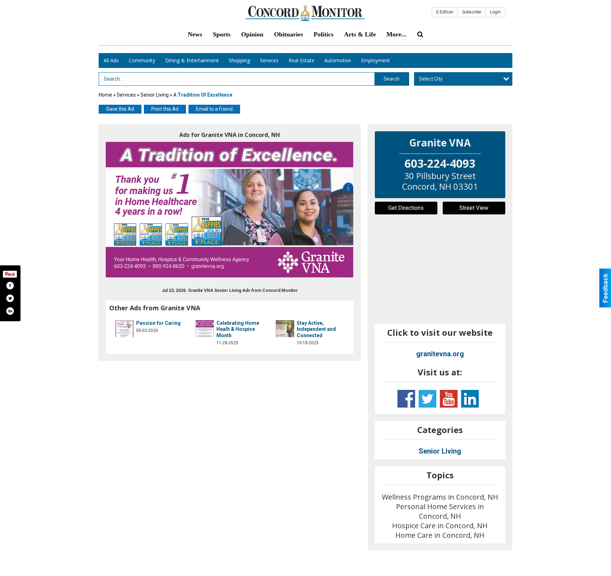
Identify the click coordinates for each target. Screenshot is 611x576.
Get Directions (406, 208)
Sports (222, 34)
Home (105, 95)
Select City (431, 79)
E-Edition (444, 12)
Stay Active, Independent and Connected (316, 329)
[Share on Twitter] (9, 298)
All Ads (111, 60)
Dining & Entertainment (192, 60)
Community (142, 60)
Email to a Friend (214, 109)
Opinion (252, 34)
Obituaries (288, 34)
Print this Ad (165, 109)
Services (269, 60)
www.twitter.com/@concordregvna (427, 399)
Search (392, 79)
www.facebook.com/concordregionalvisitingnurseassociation (406, 399)
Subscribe (471, 12)
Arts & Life (360, 34)
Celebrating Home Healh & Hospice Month (237, 329)
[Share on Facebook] (9, 285)
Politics (323, 34)
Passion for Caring (158, 323)
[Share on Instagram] (9, 311)
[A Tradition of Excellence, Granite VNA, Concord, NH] (230, 209)
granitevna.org (440, 354)
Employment (375, 60)
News (195, 34)
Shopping (239, 60)
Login (495, 12)
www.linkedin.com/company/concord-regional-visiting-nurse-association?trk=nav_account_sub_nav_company (470, 399)
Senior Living (154, 95)
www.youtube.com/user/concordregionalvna (449, 399)
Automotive (337, 60)
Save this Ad (120, 109)
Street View (473, 208)
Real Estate (301, 60)
